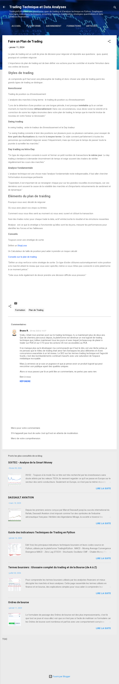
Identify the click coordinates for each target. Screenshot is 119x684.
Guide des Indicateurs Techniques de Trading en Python (41, 532)
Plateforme (33, 26)
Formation (20, 310)
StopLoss (22, 245)
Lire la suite (103, 488)
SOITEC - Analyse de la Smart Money (30, 462)
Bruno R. (24, 330)
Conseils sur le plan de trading (22, 257)
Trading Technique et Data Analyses (37, 7)
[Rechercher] (115, 7)
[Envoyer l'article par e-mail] (15, 304)
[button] (109, 42)
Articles (91, 26)
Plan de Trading (36, 310)
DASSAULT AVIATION (21, 497)
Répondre (25, 381)
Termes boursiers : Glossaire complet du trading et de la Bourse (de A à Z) (52, 567)
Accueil (16, 26)
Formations (74, 26)
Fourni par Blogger (61, 676)
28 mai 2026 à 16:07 (38, 331)
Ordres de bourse (18, 602)
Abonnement (53, 26)
